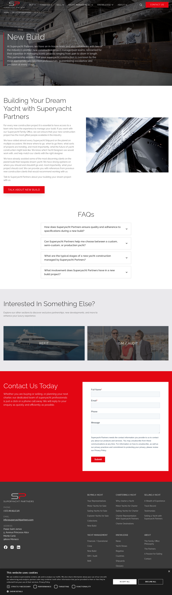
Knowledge (122, 535)
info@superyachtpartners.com (18, 520)
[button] (33, 5)
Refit (89, 561)
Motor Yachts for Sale (96, 506)
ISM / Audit (92, 556)
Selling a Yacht (152, 495)
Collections (92, 521)
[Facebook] (5, 547)
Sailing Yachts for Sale (97, 511)
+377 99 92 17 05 (11, 510)
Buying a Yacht (95, 495)
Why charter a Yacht (125, 501)
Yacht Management (21, 12)
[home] (14, 4)
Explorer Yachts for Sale (98, 516)
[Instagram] (12, 547)
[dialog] (86, 582)
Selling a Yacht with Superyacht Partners (153, 517)
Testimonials (149, 511)
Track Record (150, 506)
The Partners (150, 549)
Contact (147, 559)
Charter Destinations (125, 524)
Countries (120, 556)
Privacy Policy (44, 582)
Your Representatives (96, 501)
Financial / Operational (97, 541)
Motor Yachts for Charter (126, 506)
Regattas (120, 551)
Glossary (119, 566)
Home (6, 12)
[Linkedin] (18, 547)
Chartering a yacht (126, 495)
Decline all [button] (150, 582)
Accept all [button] (125, 582)
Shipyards (120, 561)
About (147, 535)
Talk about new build (24, 189)
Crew (89, 546)
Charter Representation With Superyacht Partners (127, 517)
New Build (91, 526)
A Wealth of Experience (154, 501)
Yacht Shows (121, 546)
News (118, 541)
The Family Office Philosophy (152, 542)
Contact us (157, 4)
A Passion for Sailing (153, 554)
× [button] (169, 571)
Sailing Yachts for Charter (127, 511)
